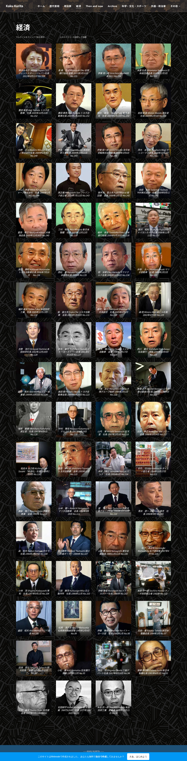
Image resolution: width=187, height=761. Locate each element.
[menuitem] (42, 6)
